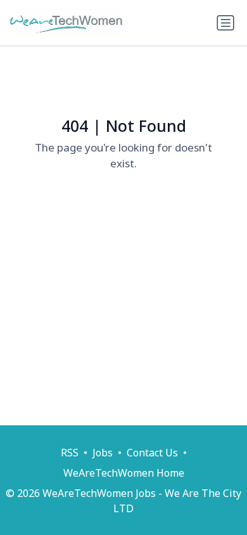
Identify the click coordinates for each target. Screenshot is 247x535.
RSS (70, 453)
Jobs (102, 453)
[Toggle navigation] (225, 23)
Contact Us (152, 453)
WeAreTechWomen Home (123, 473)
